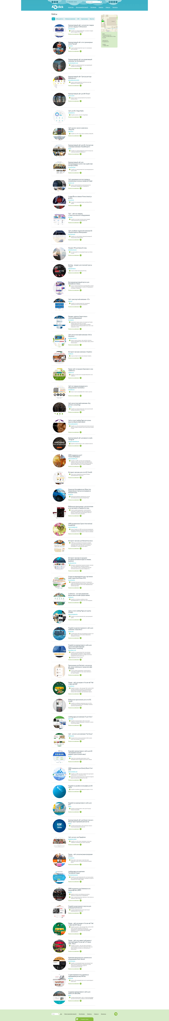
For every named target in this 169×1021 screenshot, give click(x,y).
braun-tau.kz (71, 95)
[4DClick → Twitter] (114, 2)
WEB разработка (59, 19)
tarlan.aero (71, 631)
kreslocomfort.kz (72, 563)
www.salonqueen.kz (73, 424)
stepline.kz (70, 353)
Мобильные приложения (70, 19)
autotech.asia (71, 28)
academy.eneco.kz (72, 338)
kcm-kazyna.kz (71, 234)
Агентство (70, 7)
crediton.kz (70, 597)
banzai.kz (70, 45)
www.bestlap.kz (72, 268)
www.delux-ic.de (72, 650)
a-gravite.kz (71, 200)
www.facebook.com (72, 458)
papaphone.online (72, 839)
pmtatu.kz (70, 978)
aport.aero (70, 718)
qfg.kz (69, 806)
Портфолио (93, 7)
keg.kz (69, 148)
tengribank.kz (71, 112)
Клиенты (101, 7)
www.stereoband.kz (73, 614)
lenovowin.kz (71, 857)
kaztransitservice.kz (73, 875)
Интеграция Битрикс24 (82, 7)
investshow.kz (71, 580)
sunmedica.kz (71, 389)
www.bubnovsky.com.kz (73, 80)
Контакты (115, 7)
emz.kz (69, 756)
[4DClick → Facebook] (117, 2)
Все (53, 19)
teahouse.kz (71, 736)
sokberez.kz (71, 372)
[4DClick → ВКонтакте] (112, 2)
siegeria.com (71, 183)
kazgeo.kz (70, 494)
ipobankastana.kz (72, 249)
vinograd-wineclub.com (73, 441)
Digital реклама (84, 19)
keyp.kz (70, 406)
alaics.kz (70, 301)
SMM (78, 19)
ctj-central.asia (71, 167)
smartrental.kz (71, 961)
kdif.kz (69, 823)
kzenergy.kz (71, 320)
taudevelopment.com (73, 63)
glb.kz (69, 995)
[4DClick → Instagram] (110, 2)
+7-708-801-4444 (72, 2)
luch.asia (70, 217)
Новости (108, 7)
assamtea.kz (71, 686)
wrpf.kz (70, 892)
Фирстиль (92, 19)
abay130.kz (70, 131)
